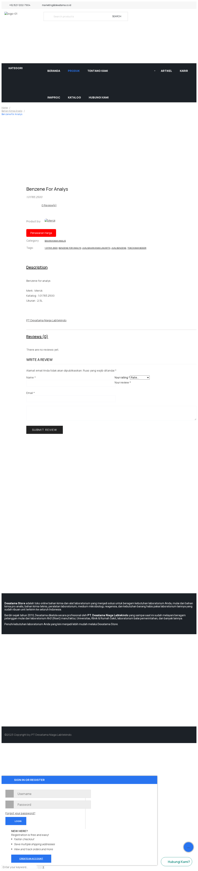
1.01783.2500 (51, 247)
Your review (122, 382)
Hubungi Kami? (179, 862)
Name (31, 377)
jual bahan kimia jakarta (96, 247)
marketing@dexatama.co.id (56, 5)
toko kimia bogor (136, 247)
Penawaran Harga (41, 233)
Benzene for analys (70, 247)
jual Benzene (118, 247)
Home (5, 107)
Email (30, 393)
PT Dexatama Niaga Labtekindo (46, 320)
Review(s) (49, 205)
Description (37, 267)
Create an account (31, 858)
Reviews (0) (37, 336)
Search (116, 16)
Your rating (122, 377)
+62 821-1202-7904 (19, 5)
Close (194, 3)
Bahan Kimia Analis (12, 111)
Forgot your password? (20, 813)
